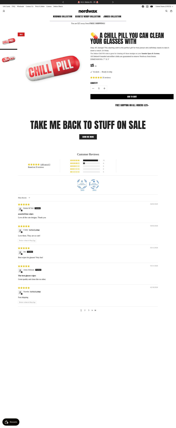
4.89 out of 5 (45, 165)
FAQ (13, 6)
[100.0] (82, 184)
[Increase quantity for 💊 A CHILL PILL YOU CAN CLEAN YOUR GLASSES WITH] (104, 88)
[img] (24, 204)
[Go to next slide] (113, 2)
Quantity (94, 83)
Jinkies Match (58, 6)
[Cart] (171, 11)
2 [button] (84, 310)
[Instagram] (147, 6)
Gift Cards (6, 6)
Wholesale (20, 6)
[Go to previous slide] (63, 2)
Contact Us (29, 6)
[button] (96, 78)
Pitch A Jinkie (40, 6)
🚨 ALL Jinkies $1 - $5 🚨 (88, 2)
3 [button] (88, 310)
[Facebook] (143, 6)
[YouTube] (151, 6)
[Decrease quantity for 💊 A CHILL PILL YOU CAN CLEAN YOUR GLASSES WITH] (93, 88)
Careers (48, 6)
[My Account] (4, 11)
